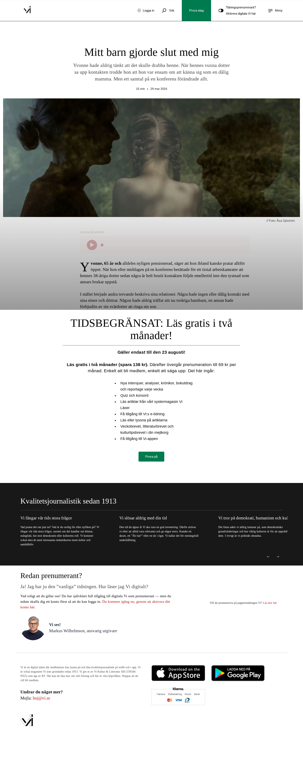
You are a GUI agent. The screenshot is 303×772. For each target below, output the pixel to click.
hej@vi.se (41, 698)
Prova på (151, 456)
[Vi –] (26, 10)
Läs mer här (269, 602)
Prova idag (196, 10)
